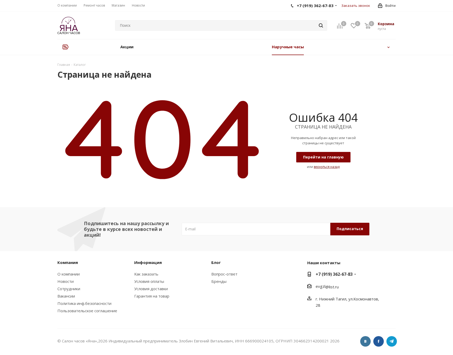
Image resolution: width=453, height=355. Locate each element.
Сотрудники (68, 288)
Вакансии (66, 296)
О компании (68, 274)
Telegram (391, 341)
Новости (65, 281)
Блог (216, 262)
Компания (67, 262)
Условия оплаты (149, 281)
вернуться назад (326, 167)
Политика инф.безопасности (84, 303)
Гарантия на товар (151, 296)
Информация (148, 262)
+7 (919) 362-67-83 (334, 274)
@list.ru (332, 286)
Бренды (218, 281)
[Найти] (321, 25)
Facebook (378, 341)
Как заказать (146, 274)
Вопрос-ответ (224, 274)
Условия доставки (151, 288)
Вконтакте (365, 341)
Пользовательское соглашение (87, 310)
